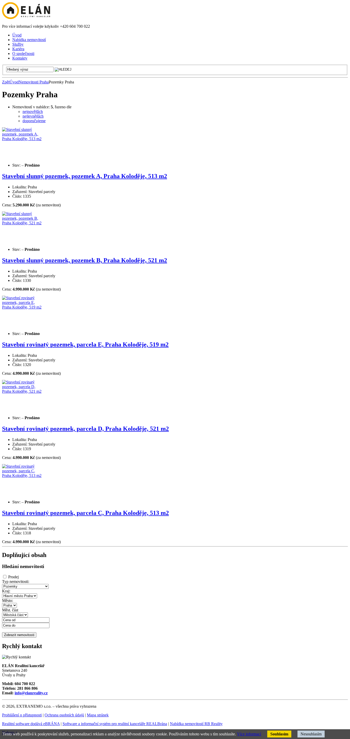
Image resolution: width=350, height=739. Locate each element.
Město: (7, 600)
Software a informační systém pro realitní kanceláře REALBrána (115, 724)
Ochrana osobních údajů (64, 715)
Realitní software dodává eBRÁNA (31, 724)
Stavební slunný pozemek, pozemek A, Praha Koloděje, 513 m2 (84, 176)
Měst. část (10, 610)
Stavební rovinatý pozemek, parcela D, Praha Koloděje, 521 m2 (85, 428)
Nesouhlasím (311, 734)
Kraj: (6, 591)
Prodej (13, 577)
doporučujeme (34, 121)
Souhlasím (279, 734)
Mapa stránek (98, 715)
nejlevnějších (33, 116)
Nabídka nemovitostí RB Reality (196, 724)
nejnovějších (33, 111)
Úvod (14, 82)
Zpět (5, 82)
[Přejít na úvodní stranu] (26, 17)
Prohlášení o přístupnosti (22, 715)
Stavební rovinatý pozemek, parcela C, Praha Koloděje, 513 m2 (85, 513)
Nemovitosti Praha (34, 82)
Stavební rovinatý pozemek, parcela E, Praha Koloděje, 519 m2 (85, 344)
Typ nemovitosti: (15, 581)
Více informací (249, 734)
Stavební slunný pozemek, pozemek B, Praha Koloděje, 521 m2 (84, 260)
